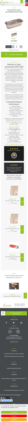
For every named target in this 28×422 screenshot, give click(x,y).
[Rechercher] (26, 4)
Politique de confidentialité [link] (6, 421)
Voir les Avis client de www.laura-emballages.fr (10, 394)
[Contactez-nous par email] (10, 332)
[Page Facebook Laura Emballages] (6, 323)
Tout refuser (14, 416)
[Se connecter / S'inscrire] (24, 1)
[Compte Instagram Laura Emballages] (21, 323)
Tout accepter (14, 412)
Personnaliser (14, 419)
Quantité (8, 46)
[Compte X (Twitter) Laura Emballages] (13, 323)
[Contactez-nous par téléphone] (18, 332)
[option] (14, 289)
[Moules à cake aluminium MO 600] (14, 34)
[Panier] (21, 1)
